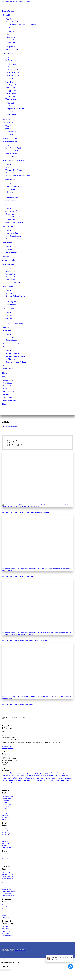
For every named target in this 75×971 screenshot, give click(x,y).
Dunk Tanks (7, 119)
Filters (68, 431)
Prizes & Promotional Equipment (17, 176)
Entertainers (7, 243)
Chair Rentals (10, 132)
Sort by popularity (12, 441)
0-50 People (11, 64)
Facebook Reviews (7, 935)
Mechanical (40, 777)
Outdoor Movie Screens (14, 222)
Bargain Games (26, 772)
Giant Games (10, 200)
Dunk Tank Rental (6, 798)
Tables (33, 780)
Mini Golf (9, 299)
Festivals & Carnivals (11, 344)
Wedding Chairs (11, 359)
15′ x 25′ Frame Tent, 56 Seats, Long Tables (17, 704)
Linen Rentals (10, 134)
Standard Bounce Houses (15, 780)
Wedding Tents (11, 85)
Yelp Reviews (5, 933)
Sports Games (10, 195)
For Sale (6, 256)
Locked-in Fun (6, 883)
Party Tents (9, 82)
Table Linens (26, 780)
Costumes (9, 249)
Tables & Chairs (9, 122)
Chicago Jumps (6, 887)
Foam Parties (8, 369)
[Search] (8, 959)
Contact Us (5, 906)
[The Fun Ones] (38, 3)
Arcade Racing (7, 772)
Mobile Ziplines (11, 154)
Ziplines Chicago (6, 889)
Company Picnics (11, 293)
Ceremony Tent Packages (9, 773)
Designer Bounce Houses (18, 775)
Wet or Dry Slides (13, 40)
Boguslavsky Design (21, 950)
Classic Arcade (27, 773)
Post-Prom (9, 321)
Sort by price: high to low (14, 446)
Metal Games (48, 777)
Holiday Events (9, 366)
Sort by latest (11, 442)
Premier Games (31, 778)
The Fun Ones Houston (8, 878)
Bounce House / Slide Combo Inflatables (20, 25)
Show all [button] (5, 426)
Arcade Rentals (9, 180)
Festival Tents (10, 93)
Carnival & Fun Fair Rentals (13, 160)
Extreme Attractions (10, 141)
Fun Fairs (9, 315)
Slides (7, 27)
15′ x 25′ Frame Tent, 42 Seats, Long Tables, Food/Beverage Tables (25, 640)
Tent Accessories (11, 99)
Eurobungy (9, 156)
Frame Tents (10, 88)
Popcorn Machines (12, 233)
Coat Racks (35, 773)
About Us (4, 904)
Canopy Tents (10, 91)
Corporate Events (9, 286)
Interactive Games (10, 138)
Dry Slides (11, 37)
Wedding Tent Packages (13, 782)
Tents (3, 811)
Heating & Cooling (16, 777)
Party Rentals (8, 11)
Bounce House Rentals (7, 796)
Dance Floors (12, 114)
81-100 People (12, 70)
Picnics (6, 328)
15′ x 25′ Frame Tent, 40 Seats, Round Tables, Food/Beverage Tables (26, 512)
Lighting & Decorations (16, 109)
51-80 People (12, 67)
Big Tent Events (6, 872)
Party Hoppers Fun (6, 880)
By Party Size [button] (10, 60)
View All (8, 19)
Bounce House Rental (13, 22)
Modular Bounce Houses (59, 777)
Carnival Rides (11, 167)
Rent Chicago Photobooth (8, 893)
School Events (8, 308)
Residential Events (10, 264)
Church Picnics (11, 340)
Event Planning (6, 833)
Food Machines (9, 226)
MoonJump (5, 885)
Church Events (8, 330)
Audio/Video (8, 204)
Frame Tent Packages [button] (12, 426)
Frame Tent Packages (40, 775)
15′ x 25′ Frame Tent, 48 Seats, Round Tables (18, 576)
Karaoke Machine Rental (14, 217)
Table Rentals (10, 129)
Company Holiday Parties (15, 296)
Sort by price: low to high (14, 444)
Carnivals (4, 828)
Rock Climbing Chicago (8, 895)
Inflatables (7, 15)
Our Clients (7, 383)
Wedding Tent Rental (13, 353)
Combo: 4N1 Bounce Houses (47, 773)
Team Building (11, 304)
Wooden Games (25, 782)
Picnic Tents (10, 96)
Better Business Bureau (8, 937)
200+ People (11, 78)
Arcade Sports (16, 772)
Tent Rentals (8, 53)
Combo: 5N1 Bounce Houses (64, 773)
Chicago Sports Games (7, 876)
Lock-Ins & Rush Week (14, 324)
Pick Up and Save (12, 778)
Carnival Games (11, 173)
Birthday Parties (11, 274)
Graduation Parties (12, 277)
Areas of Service (9, 400)
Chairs (19, 773)
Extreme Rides (5, 859)
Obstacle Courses (11, 49)
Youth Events (10, 337)
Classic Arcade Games (13, 186)
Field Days (9, 318)
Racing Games (10, 189)
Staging (10, 111)
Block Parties (10, 280)
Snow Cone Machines (13, 236)
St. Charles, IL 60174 (7, 748)
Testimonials (8, 397)
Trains (62, 780)
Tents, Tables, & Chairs (53, 780)
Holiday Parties (6, 837)
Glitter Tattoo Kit (11, 252)
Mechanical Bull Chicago (8, 891)
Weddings (7, 347)
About (5, 376)
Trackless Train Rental (13, 170)
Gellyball (58, 775)
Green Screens (10, 214)
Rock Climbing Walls (13, 148)
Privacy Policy (8, 391)
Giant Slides (11, 43)
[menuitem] (37, 134)
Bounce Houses (35, 772)
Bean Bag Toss (10, 302)
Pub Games (9, 192)
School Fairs (5, 841)
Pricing (6, 394)
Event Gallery (8, 386)
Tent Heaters (5, 819)
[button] (37, 506)
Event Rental (5, 835)
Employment (8, 380)
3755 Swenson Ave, (7, 746)
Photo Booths (10, 220)
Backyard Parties (11, 271)
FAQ (5, 389)
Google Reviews (6, 931)
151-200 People (13, 75)
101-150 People (13, 72)
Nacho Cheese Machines (14, 239)
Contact (5, 404)
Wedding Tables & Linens (15, 356)
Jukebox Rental (11, 211)
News (4, 373)
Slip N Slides (60, 778)
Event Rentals (8, 260)
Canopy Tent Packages (47, 772)
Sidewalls (10, 106)
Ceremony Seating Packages (16, 362)
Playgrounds (10, 47)
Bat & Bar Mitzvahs (12, 282)
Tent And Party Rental (7, 874)
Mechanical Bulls (12, 151)
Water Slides (12, 34)
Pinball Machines (11, 198)
